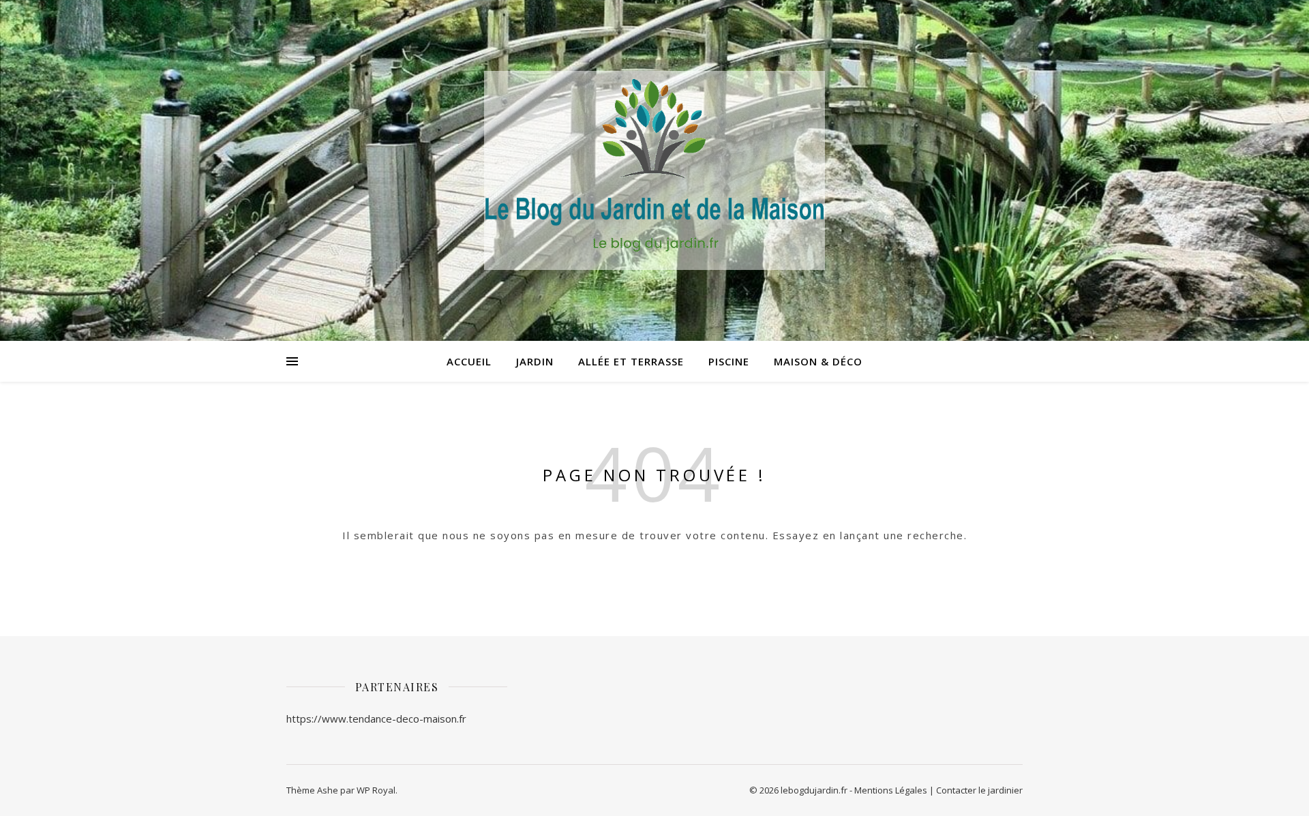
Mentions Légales (890, 790)
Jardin (535, 361)
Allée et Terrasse (631, 361)
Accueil (469, 361)
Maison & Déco (818, 361)
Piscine (728, 361)
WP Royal (376, 790)
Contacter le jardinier (979, 790)
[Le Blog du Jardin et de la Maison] (654, 171)
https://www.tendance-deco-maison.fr (376, 718)
